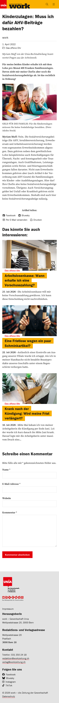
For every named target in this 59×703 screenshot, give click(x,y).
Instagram (11, 681)
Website (6, 498)
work (5, 37)
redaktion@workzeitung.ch (15, 658)
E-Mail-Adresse (11, 484)
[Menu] (54, 4)
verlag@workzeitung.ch (14, 661)
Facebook (11, 674)
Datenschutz (8, 696)
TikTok (9, 685)
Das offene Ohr (13, 47)
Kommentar (9, 512)
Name (6, 469)
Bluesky (10, 678)
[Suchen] (47, 4)
